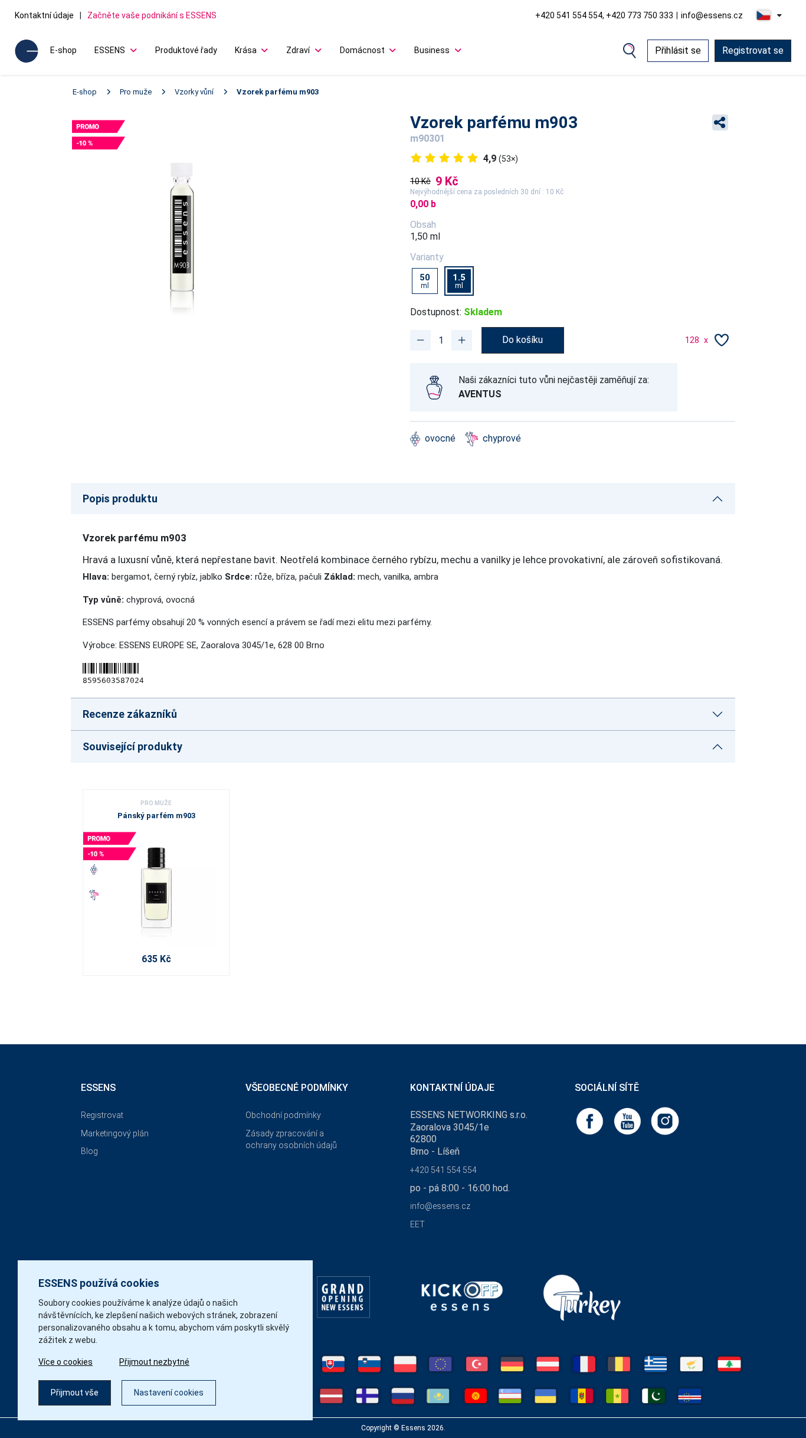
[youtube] (628, 1120)
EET (417, 1224)
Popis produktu (120, 498)
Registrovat (102, 1115)
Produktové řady (186, 50)
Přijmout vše (75, 1392)
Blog (89, 1151)
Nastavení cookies (169, 1392)
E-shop (63, 50)
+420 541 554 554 (443, 1170)
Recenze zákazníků (130, 714)
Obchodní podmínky (283, 1115)
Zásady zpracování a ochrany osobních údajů (291, 1140)
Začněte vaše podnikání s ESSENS (152, 15)
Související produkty (132, 746)
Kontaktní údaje (44, 15)
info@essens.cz (712, 15)
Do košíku (522, 339)
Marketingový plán (115, 1133)
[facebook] (591, 1120)
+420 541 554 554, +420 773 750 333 (604, 15)
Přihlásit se (678, 50)
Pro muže (136, 91)
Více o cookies (65, 1362)
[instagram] (665, 1120)
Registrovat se (753, 50)
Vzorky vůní (194, 91)
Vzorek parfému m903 (278, 91)
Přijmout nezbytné (154, 1362)
